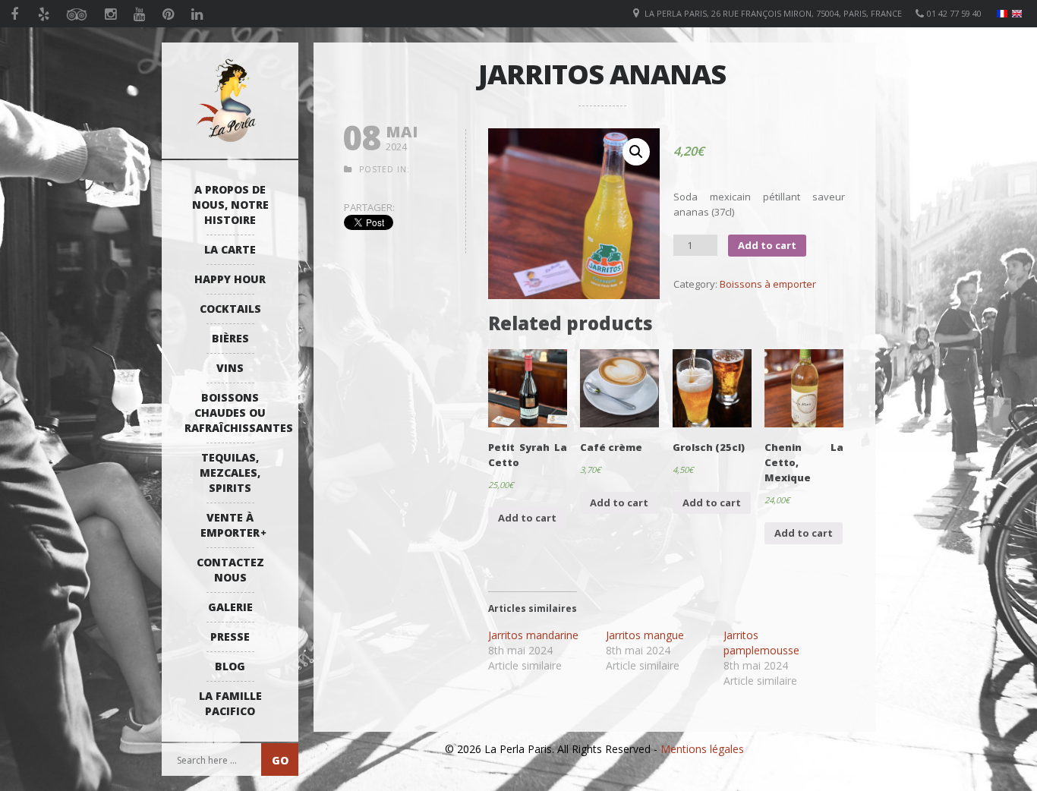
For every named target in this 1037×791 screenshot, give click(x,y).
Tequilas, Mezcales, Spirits (230, 472)
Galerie (230, 607)
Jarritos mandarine (533, 635)
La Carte (230, 249)
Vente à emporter (230, 525)
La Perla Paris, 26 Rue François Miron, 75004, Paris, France (773, 13)
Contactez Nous (230, 570)
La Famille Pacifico (230, 703)
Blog (230, 666)
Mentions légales (702, 749)
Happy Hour (230, 279)
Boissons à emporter (768, 284)
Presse (230, 636)
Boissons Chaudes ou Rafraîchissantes (233, 412)
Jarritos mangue (645, 635)
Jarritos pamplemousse (761, 642)
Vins (230, 368)
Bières (230, 338)
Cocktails (230, 308)
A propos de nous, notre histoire (230, 204)
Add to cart (767, 245)
